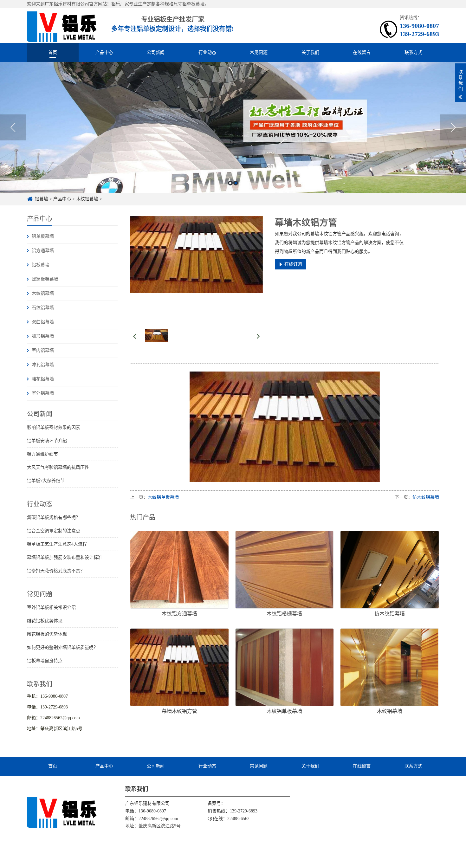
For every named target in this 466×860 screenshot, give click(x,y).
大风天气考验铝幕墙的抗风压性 (58, 467)
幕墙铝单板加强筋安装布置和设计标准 (64, 557)
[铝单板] (62, 25)
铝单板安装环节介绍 (47, 440)
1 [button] (230, 183)
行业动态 (207, 52)
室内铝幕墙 (43, 350)
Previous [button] (13, 127)
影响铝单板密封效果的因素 (53, 427)
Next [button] (453, 127)
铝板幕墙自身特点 (44, 660)
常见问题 (259, 52)
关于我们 (310, 52)
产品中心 (104, 52)
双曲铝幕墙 (43, 322)
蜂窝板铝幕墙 (45, 279)
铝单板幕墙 (43, 236)
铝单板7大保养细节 (46, 480)
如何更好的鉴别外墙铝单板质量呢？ (62, 647)
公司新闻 (156, 52)
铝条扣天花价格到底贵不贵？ (56, 570)
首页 (52, 52)
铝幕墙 (41, 199)
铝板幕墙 (40, 264)
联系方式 (413, 52)
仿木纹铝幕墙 (425, 497)
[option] (233, 127)
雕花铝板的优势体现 (47, 634)
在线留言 (362, 52)
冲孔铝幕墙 (43, 364)
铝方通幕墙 (43, 250)
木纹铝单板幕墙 (163, 497)
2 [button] (236, 183)
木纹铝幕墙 (87, 199)
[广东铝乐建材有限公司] (62, 812)
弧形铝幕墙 (43, 336)
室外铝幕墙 (43, 393)
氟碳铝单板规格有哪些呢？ (53, 517)
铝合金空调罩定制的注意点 (53, 530)
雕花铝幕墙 (43, 379)
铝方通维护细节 (42, 454)
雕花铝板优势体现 (44, 620)
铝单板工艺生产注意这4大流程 (57, 544)
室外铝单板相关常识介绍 (51, 607)
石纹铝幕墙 (43, 307)
